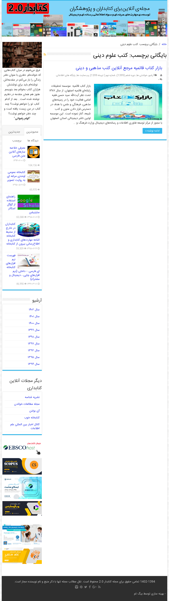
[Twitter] (86, 587)
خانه (164, 44)
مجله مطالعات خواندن (27, 404)
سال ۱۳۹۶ (34, 350)
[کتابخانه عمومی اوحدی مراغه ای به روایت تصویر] (34, 176)
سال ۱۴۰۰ (34, 323)
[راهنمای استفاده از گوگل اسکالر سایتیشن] (29, 202)
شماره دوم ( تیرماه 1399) (102, 75)
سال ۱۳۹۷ (34, 343)
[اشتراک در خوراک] (45, 55)
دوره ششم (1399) (126, 75)
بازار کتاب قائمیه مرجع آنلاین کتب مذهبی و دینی (119, 68)
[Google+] (94, 587)
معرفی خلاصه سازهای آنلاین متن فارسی (17, 152)
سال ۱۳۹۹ (34, 330)
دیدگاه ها (33, 140)
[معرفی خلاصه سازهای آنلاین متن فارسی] (34, 152)
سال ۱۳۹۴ (34, 364)
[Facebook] (89, 587)
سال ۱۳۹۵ (34, 357)
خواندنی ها (141, 75)
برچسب (16, 140)
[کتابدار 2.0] (84, 18)
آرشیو (151, 75)
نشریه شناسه (32, 397)
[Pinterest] (81, 587)
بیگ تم (138, 593)
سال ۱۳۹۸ (34, 337)
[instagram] (77, 587)
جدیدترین (14, 132)
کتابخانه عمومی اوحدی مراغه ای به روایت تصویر (16, 176)
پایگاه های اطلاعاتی (65, 75)
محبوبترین (32, 132)
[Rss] (99, 587)
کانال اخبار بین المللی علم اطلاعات (25, 426)
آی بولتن (34, 410)
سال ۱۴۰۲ (34, 309)
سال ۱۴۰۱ (34, 316)
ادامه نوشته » (152, 131)
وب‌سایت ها (83, 75)
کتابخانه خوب (32, 417)
